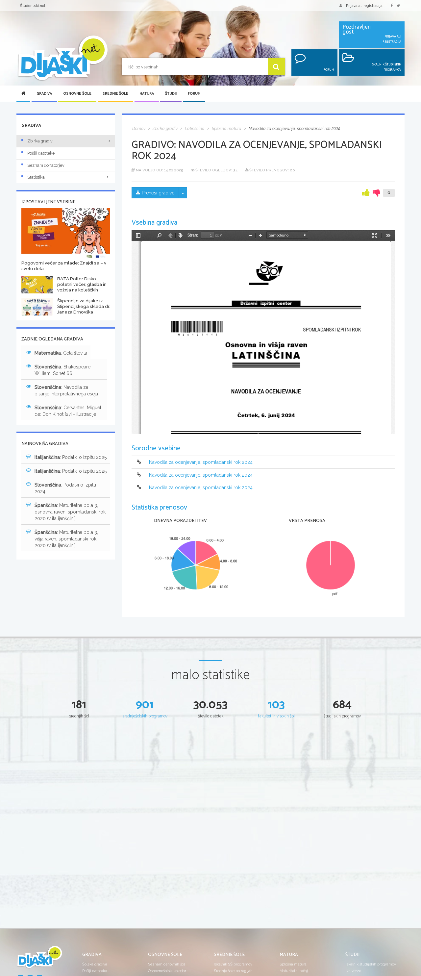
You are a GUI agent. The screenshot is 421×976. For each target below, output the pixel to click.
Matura (146, 94)
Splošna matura (293, 964)
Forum (194, 94)
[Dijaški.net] (39, 959)
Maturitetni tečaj (294, 970)
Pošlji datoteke (41, 153)
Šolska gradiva (94, 964)
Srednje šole (115, 94)
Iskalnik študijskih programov (370, 964)
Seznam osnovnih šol (166, 964)
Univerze (353, 970)
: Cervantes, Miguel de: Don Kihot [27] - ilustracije (68, 411)
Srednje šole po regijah (233, 970)
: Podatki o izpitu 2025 (71, 457)
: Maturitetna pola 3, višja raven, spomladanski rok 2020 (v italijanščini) (66, 539)
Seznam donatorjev (45, 165)
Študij (171, 94)
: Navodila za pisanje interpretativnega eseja (66, 390)
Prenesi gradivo (158, 192)
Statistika (36, 177)
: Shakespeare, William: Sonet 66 (63, 370)
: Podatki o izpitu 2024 (65, 488)
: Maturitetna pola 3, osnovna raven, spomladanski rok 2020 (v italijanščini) (70, 512)
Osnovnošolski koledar (167, 970)
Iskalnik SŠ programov (233, 964)
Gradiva (44, 94)
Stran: (192, 235)
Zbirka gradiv (40, 140)
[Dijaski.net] (62, 58)
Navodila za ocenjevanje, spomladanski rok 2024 (201, 462)
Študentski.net (32, 5)
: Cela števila (61, 353)
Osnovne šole (77, 94)
